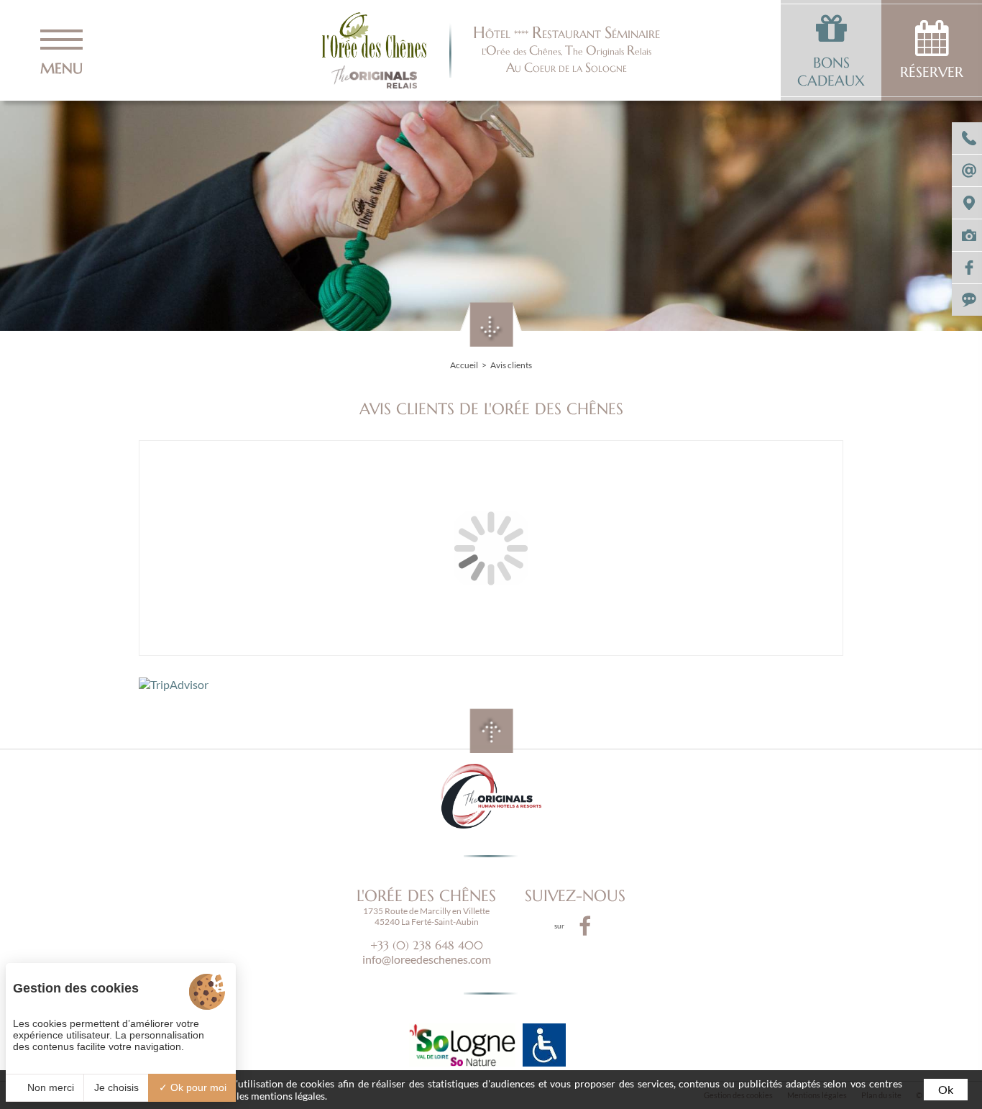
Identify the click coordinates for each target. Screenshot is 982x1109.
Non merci (49, 1087)
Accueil (464, 365)
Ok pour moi (197, 1087)
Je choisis (116, 1087)
